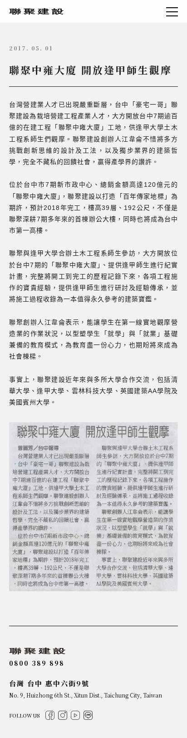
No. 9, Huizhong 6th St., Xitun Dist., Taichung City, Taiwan (85, 695)
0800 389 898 (36, 663)
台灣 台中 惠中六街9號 (49, 683)
